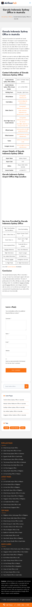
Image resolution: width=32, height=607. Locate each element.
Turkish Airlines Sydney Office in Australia (13, 400)
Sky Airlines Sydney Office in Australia (12, 411)
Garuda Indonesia (11, 266)
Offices (10, 17)
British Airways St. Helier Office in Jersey (13, 524)
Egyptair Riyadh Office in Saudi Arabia (12, 456)
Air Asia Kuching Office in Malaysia (11, 474)
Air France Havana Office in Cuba (11, 572)
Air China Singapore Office (9, 468)
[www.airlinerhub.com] (9, 3)
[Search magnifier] (27, 386)
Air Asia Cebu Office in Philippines (11, 487)
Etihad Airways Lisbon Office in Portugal (13, 459)
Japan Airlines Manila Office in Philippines (13, 554)
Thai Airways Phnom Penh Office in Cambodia (14, 462)
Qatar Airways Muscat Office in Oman (12, 560)
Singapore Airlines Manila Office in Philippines (14, 499)
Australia (6, 427)
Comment (8, 318)
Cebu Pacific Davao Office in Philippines (12, 490)
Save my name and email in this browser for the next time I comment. (15, 362)
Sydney (22, 427)
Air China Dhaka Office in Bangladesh (12, 566)
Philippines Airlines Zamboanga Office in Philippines (15, 515)
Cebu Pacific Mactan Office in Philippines (13, 538)
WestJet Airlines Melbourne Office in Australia (14, 403)
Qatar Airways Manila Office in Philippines (13, 496)
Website (7, 350)
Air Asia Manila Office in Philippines (11, 484)
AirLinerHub (4, 17)
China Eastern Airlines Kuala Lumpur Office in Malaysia (16, 549)
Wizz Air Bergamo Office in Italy (11, 529)
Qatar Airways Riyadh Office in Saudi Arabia (14, 541)
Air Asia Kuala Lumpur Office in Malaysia (13, 481)
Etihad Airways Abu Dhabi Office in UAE (13, 465)
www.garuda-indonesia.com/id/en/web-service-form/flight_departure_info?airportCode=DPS (23, 122)
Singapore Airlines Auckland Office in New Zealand (15, 552)
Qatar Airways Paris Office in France (12, 450)
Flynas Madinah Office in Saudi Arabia (12, 575)
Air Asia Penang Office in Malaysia (11, 563)
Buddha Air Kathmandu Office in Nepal (12, 532)
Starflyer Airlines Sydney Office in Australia (13, 407)
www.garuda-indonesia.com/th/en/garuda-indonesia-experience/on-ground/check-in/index (23, 110)
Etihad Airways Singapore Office (11, 507)
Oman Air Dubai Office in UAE (10, 569)
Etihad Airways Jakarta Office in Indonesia (13, 453)
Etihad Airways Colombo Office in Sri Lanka (14, 493)
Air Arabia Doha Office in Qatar (11, 501)
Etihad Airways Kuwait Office (10, 448)
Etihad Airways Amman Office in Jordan (13, 521)
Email (7, 342)
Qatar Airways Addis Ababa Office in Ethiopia (14, 518)
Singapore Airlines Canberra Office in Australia (14, 415)
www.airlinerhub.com (13, 600)
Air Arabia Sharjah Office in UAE (11, 535)
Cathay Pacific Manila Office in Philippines (13, 471)
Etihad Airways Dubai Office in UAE (12, 504)
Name (7, 333)
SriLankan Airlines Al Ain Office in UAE (12, 526)
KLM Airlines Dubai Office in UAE (11, 557)
